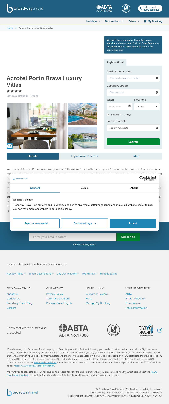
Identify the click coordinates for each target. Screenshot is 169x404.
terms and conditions (45, 362)
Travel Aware (133, 303)
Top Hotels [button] (88, 273)
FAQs (89, 298)
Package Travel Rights (59, 303)
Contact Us (13, 298)
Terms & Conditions (58, 298)
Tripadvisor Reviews (84, 156)
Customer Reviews (97, 294)
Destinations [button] (112, 21)
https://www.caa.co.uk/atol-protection (34, 365)
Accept (133, 223)
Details (32, 156)
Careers (11, 307)
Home (10, 28)
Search (133, 142)
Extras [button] (132, 21)
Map (136, 156)
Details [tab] (85, 187)
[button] (133, 78)
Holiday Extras (108, 273)
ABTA (128, 294)
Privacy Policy (89, 244)
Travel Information (136, 307)
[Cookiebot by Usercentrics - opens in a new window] (141, 178)
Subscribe (128, 237)
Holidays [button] (91, 21)
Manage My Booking (98, 303)
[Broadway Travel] (25, 8)
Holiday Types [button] (15, 273)
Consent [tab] (35, 187)
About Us (12, 294)
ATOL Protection (135, 298)
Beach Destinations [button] (39, 273)
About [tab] (134, 187)
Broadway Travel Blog (19, 303)
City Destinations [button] (66, 273)
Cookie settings (83, 223)
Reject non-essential (36, 223)
